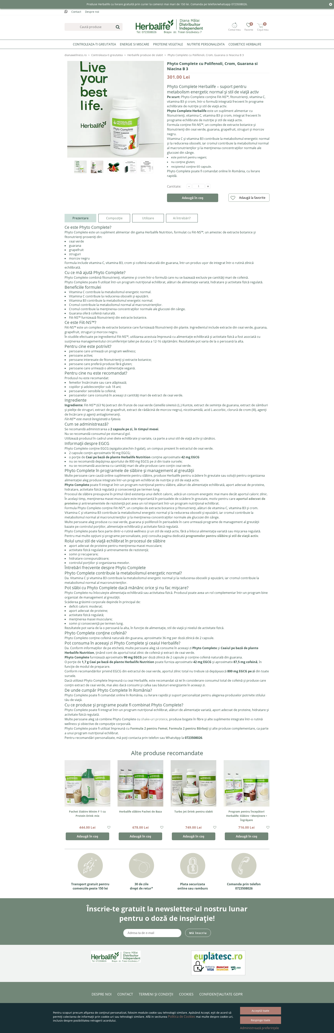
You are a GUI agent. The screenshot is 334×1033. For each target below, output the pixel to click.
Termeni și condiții (156, 994)
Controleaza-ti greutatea (94, 44)
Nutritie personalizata (206, 44)
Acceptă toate (260, 1011)
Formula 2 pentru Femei (148, 728)
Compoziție (114, 218)
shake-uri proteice (154, 719)
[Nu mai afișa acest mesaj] (330, 4)
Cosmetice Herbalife (244, 44)
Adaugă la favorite (252, 198)
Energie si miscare (134, 44)
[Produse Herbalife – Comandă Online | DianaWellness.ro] (169, 26)
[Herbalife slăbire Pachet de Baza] (140, 783)
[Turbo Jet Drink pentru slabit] (193, 783)
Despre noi (92, 12)
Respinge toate (260, 1020)
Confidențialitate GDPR (221, 994)
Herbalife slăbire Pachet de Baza (140, 811)
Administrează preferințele (259, 1028)
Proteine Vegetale (168, 44)
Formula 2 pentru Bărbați (188, 728)
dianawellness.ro (76, 55)
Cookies (186, 994)
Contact (76, 12)
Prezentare (80, 218)
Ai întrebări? (182, 218)
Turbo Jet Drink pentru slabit (193, 811)
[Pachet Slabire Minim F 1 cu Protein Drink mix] (87, 783)
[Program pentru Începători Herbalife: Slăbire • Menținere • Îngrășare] (246, 783)
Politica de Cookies (181, 1016)
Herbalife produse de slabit (145, 55)
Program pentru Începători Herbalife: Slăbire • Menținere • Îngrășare (246, 816)
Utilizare (148, 218)
